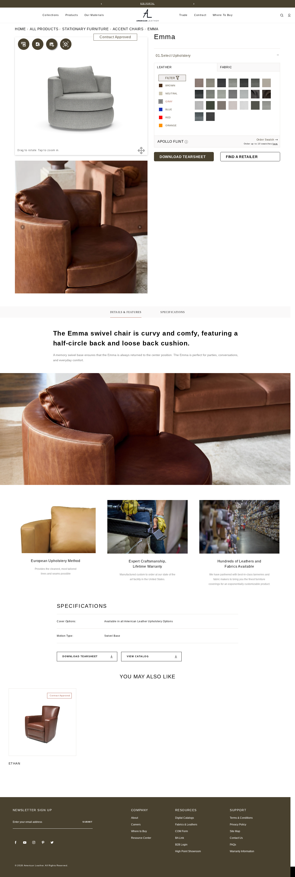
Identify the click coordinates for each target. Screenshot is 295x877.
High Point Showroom (188, 851)
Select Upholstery (173, 55)
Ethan (14, 763)
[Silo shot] (52, 44)
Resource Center (141, 837)
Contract (200, 15)
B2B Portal (147, 4)
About (134, 817)
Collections (51, 15)
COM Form (181, 831)
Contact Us (236, 837)
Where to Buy (223, 15)
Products (71, 15)
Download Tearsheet (183, 157)
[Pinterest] (43, 842)
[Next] (193, 4)
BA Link (179, 837)
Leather (164, 67)
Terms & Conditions (241, 817)
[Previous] (101, 4)
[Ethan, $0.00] (42, 722)
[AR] (66, 44)
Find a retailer (242, 157)
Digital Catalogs (184, 817)
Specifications (172, 312)
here (275, 143)
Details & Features (126, 312)
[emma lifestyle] (81, 227)
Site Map (235, 831)
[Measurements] (24, 44)
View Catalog (138, 656)
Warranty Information (242, 851)
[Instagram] (34, 842)
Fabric (226, 67)
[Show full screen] (141, 150)
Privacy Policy (238, 824)
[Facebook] (16, 842)
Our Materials (94, 15)
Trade (183, 15)
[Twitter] (52, 842)
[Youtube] (25, 842)
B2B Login (181, 844)
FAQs (233, 844)
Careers (136, 824)
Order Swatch (265, 139)
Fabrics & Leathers (186, 824)
